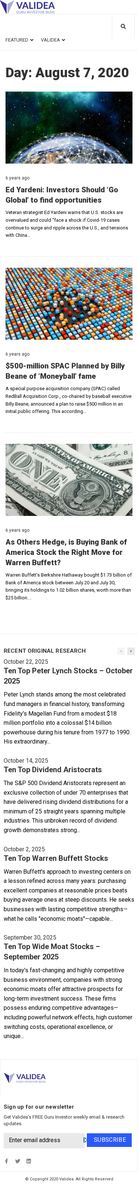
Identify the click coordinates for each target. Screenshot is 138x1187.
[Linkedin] (28, 1161)
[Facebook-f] (6, 1161)
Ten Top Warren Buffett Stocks (56, 858)
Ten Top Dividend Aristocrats (53, 769)
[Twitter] (17, 1161)
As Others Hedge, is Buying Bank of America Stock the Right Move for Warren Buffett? (66, 552)
